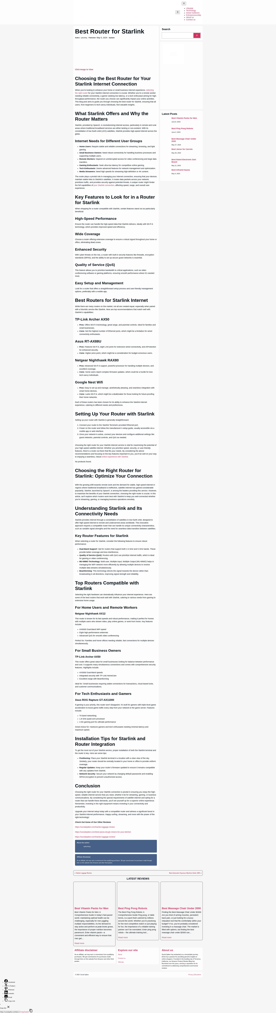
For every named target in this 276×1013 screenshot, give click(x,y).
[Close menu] (184, 3)
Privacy (190, 974)
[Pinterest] (6, 990)
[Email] (6, 997)
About (120, 954)
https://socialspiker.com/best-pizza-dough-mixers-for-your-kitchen (103, 832)
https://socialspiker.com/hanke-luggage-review (95, 827)
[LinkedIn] (6, 993)
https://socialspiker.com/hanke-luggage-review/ (95, 837)
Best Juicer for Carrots (182, 149)
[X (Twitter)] (6, 986)
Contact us (121, 958)
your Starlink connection (104, 185)
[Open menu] (178, 12)
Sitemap (121, 962)
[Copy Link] (6, 1001)
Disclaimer (197, 974)
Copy (24, 1012)
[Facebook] (6, 982)
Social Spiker (84, 974)
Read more (79, 943)
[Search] (196, 35)
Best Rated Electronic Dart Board (184, 160)
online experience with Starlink (115, 457)
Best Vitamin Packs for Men (184, 118)
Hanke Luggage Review (84, 873)
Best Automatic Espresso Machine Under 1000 (184, 873)
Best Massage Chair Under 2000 (184, 140)
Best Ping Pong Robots (182, 128)
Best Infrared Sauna (181, 170)
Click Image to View (84, 69)
